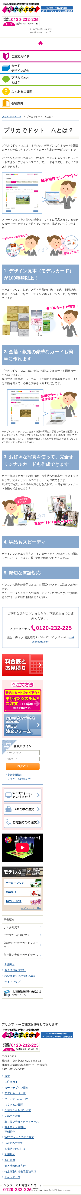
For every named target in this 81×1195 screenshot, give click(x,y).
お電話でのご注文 (15, 1148)
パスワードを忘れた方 (19, 779)
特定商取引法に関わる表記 (20, 976)
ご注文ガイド (12, 1081)
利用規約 (10, 964)
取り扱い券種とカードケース (21, 954)
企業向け (11, 892)
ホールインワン (15, 882)
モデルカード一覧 (15, 1093)
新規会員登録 (14, 774)
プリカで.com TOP (11, 116)
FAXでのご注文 (14, 1143)
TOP (7, 1076)
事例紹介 (9, 919)
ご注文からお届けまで (17, 934)
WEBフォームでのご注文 (19, 1137)
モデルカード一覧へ (31, 908)
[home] (40, 44)
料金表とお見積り (15, 1127)
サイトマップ (12, 981)
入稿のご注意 (12, 1116)
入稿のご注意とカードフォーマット (21, 944)
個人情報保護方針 (15, 970)
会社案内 (10, 1160)
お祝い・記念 (13, 901)
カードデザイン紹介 (16, 1087)
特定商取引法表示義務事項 (20, 1171)
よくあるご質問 (14, 1104)
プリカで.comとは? (16, 1099)
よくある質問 (12, 927)
